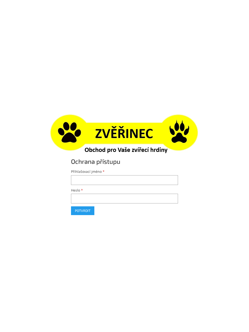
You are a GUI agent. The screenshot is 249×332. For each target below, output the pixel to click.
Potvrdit (82, 211)
